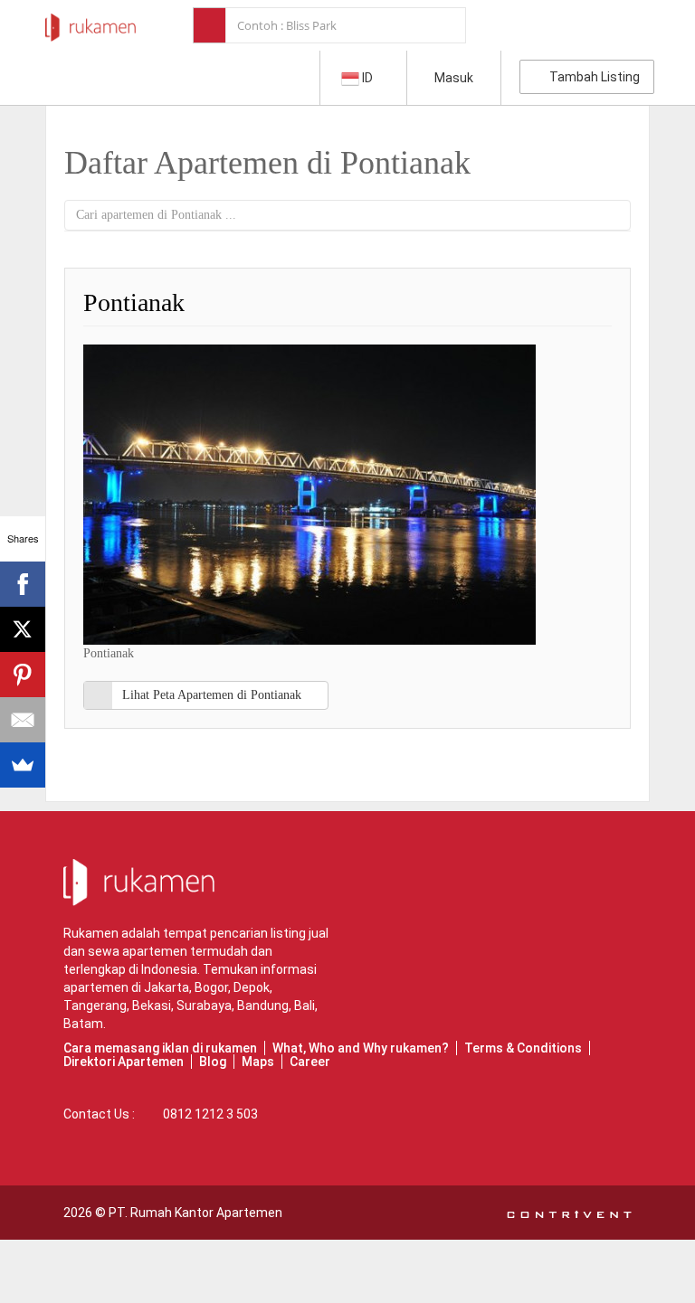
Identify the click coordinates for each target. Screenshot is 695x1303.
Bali (304, 1005)
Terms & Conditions (523, 1048)
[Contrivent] (569, 1212)
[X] (22, 629)
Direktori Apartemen (123, 1061)
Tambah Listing (592, 77)
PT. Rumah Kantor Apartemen (195, 1212)
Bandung (263, 1005)
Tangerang (95, 1005)
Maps (258, 1061)
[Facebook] (22, 584)
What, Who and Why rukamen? (360, 1048)
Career (310, 1061)
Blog (212, 1061)
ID (367, 78)
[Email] (22, 719)
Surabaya (204, 1005)
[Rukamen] (90, 22)
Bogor (211, 987)
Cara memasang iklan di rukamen (160, 1048)
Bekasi (151, 1005)
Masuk (453, 78)
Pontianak (134, 302)
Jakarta (166, 987)
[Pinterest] (22, 674)
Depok (251, 987)
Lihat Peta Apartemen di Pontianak (211, 695)
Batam (83, 1023)
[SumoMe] (22, 765)
